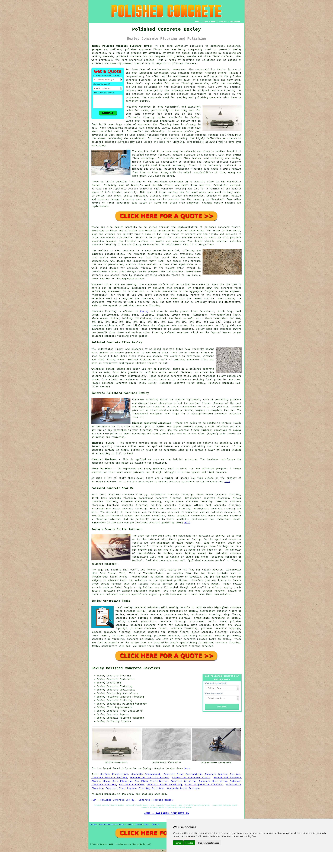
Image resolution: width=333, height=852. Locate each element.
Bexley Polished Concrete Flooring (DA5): (121, 46)
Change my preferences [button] (208, 843)
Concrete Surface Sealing (222, 774)
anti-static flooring (205, 614)
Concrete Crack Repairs (183, 788)
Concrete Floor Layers (121, 788)
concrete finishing (184, 628)
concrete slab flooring (107, 639)
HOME (197, 21)
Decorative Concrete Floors (149, 777)
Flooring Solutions (151, 788)
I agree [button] (178, 843)
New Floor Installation (151, 781)
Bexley (144, 311)
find (102, 494)
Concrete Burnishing (213, 781)
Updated (130, 824)
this (227, 481)
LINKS (205, 21)
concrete (187, 329)
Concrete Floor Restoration (183, 774)
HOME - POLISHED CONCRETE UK (166, 813)
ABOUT (213, 21)
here (187, 522)
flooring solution (107, 519)
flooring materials (194, 83)
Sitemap (93, 824)
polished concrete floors (149, 628)
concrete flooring (138, 80)
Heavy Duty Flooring (117, 781)
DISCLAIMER (235, 21)
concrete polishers (104, 325)
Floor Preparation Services (204, 784)
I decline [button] (189, 843)
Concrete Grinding (183, 781)
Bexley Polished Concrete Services (125, 668)
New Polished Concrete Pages (111, 824)
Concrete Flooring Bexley (156, 800)
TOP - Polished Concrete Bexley (112, 800)
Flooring (155, 824)
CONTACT (223, 21)
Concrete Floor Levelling (164, 784)
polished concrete (148, 522)
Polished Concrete (131, 784)
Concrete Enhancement (145, 774)
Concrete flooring (103, 311)
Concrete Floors (142, 824)
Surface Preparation (114, 774)
